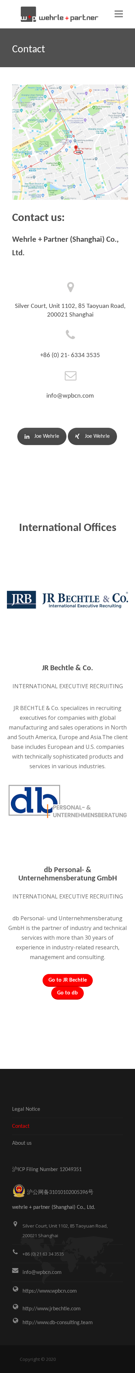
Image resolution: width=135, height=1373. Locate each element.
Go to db (67, 993)
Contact (20, 1126)
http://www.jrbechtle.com (51, 1309)
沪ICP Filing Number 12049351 (47, 1169)
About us (22, 1143)
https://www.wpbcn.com (49, 1291)
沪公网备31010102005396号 (60, 1192)
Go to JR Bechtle (67, 980)
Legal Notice (26, 1109)
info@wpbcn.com (42, 1272)
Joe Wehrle (46, 436)
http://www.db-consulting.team (57, 1323)
